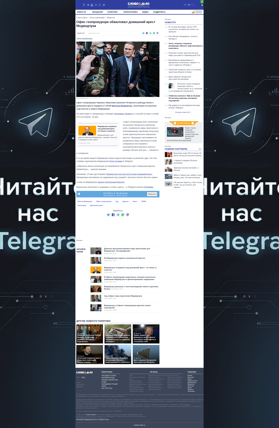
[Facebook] (84, 5)
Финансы (190, 389)
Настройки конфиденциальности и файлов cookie (92, 419)
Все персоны (107, 388)
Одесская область (154, 386)
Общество (111, 18)
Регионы (154, 372)
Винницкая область (135, 381)
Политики (112, 12)
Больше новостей (182, 112)
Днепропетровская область (138, 384)
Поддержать (159, 12)
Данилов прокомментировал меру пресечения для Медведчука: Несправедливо (127, 251)
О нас (78, 382)
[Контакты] (202, 4)
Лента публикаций (97, 18)
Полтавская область (155, 388)
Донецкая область (135, 386)
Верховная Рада (108, 378)
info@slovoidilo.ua (139, 425)
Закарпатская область (136, 389)
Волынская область (135, 382)
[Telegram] (88, 5)
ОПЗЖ (143, 201)
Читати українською (84, 38)
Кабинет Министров (110, 380)
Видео (145, 12)
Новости (81, 12)
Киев (131, 375)
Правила (79, 387)
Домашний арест (96, 205)
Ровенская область (154, 389)
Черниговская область (174, 386)
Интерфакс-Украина (123, 114)
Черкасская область (174, 384)
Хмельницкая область (174, 382)
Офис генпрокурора (104, 201)
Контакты (80, 385)
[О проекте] (202, 1)
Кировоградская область (156, 379)
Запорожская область (136, 391)
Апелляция (82, 205)
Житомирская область (136, 388)
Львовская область (154, 382)
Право (190, 388)
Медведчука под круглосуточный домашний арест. (129, 174)
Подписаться (152, 194)
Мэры (104, 386)
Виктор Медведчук (85, 201)
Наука (189, 379)
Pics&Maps (148, 187)
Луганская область (154, 381)
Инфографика (131, 12)
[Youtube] (92, 5)
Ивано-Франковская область (157, 375)
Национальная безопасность (192, 381)
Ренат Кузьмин (115, 161)
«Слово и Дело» (91, 414)
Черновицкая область (174, 388)
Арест (135, 201)
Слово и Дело (81, 18)
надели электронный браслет (111, 182)
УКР (189, 5)
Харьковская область (174, 379)
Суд (117, 201)
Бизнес (190, 375)
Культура (191, 377)
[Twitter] (100, 5)
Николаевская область (155, 384)
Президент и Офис (109, 376)
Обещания (97, 12)
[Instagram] (96, 5)
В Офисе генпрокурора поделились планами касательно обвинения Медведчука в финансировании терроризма (130, 279)
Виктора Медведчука (122, 106)
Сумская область (173, 375)
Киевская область (154, 377)
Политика (191, 386)
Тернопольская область (175, 377)
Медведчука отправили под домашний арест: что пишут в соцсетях (107, 128)
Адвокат (125, 201)
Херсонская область (174, 381)
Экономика (191, 391)
